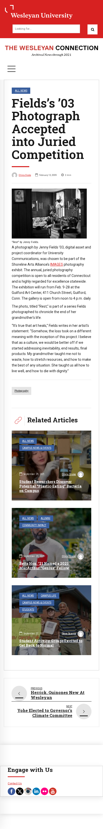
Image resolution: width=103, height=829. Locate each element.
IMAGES (56, 264)
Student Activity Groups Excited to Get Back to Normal (50, 643)
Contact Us (15, 783)
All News (21, 90)
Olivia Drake (25, 175)
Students (28, 609)
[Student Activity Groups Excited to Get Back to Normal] (52, 620)
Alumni (45, 518)
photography (21, 390)
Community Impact (34, 525)
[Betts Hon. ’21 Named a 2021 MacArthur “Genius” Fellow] (52, 543)
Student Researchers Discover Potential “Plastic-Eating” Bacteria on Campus (50, 486)
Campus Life (48, 595)
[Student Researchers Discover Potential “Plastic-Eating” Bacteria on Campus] (52, 465)
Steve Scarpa (69, 633)
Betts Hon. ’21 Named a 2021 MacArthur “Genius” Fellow (44, 565)
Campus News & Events (36, 448)
